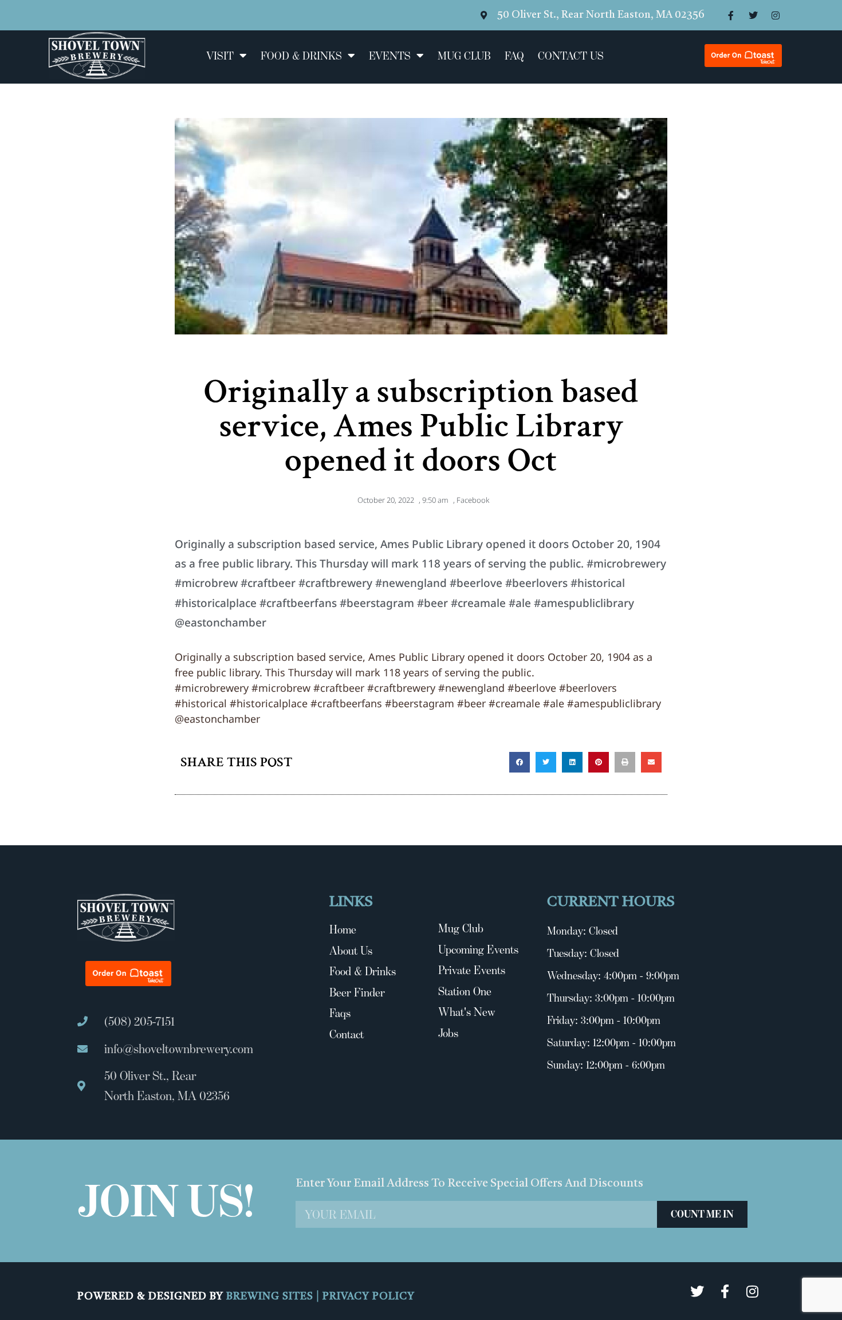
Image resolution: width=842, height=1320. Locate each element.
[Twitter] (753, 15)
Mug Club (464, 55)
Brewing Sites (271, 1296)
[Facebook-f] (731, 15)
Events (390, 55)
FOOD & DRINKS (301, 55)
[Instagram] (775, 15)
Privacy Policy (368, 1296)
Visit (220, 55)
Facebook (473, 500)
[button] (519, 762)
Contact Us (571, 55)
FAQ (514, 55)
